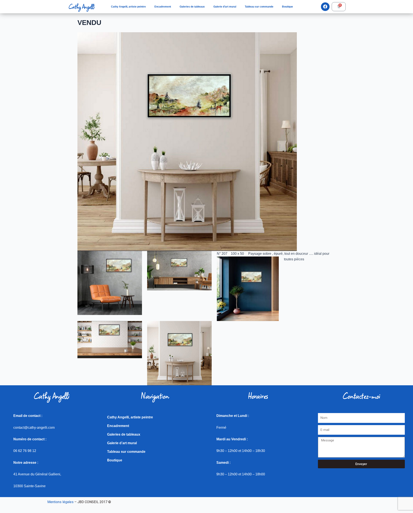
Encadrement (162, 6)
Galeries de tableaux (192, 6)
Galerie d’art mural (224, 6)
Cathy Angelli (81, 7)
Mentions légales (60, 502)
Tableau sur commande (259, 6)
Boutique (287, 6)
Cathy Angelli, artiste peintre (128, 6)
